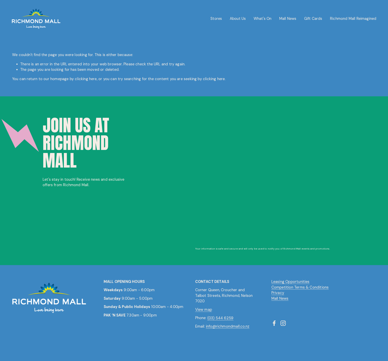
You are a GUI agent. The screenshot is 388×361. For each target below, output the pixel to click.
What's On (263, 18)
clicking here (86, 78)
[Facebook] (274, 323)
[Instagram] (283, 323)
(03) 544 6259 (220, 317)
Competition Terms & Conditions (300, 287)
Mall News (287, 18)
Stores (216, 18)
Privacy (277, 292)
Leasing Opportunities (290, 281)
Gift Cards (313, 18)
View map (203, 309)
